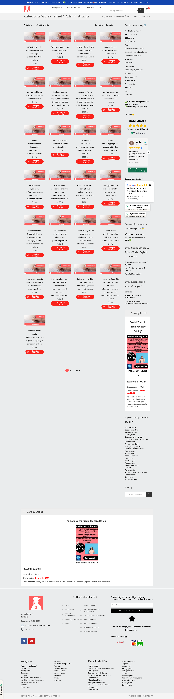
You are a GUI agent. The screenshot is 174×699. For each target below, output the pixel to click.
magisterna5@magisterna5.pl (37, 625)
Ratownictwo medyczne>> (136, 472)
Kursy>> (128, 91)
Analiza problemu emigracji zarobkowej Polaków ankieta (34, 95)
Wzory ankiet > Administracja (138, 16)
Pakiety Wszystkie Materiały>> (133, 296)
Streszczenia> (130, 80)
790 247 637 (30, 629)
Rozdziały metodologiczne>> (137, 52)
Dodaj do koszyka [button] (35, 68)
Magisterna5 (107, 16)
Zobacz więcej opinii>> (134, 179)
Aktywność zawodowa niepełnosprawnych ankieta (60, 50)
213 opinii (144, 129)
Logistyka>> (129, 458)
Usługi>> (128, 94)
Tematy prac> (131, 34)
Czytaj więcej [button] (134, 162)
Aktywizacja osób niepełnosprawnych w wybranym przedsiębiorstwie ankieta (35, 53)
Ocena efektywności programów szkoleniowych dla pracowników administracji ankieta (85, 237)
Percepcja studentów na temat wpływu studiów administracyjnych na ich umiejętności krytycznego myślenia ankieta (110, 289)
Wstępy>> (129, 73)
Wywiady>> (129, 63)
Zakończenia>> (131, 77)
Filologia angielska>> (134, 446)
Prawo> (128, 467)
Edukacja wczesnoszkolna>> (136, 439)
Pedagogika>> (130, 463)
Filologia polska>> (132, 444)
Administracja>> (131, 427)
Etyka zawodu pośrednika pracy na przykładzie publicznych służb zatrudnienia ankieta (59, 192)
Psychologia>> (131, 470)
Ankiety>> (129, 59)
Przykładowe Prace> (133, 31)
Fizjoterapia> (130, 451)
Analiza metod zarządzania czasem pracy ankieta (110, 50)
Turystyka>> (130, 477)
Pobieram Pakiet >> (87, 562)
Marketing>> (130, 460)
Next (78, 370)
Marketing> (126, 666)
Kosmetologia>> (131, 456)
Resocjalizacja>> (131, 475)
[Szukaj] (141, 10)
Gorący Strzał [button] (139, 313)
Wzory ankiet (119, 16)
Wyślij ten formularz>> (134, 234)
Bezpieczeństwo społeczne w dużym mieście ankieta (60, 143)
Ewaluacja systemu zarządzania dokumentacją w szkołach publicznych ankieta (85, 192)
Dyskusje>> (129, 66)
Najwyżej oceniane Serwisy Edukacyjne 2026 (137, 191)
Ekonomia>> (130, 442)
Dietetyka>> (130, 434)
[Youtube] (31, 641)
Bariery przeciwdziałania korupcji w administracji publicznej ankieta (34, 147)
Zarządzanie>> (131, 479)
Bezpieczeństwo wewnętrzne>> (131, 431)
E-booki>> (129, 87)
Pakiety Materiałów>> (133, 274)
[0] (147, 8)
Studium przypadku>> (134, 70)
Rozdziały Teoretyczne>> (135, 48)
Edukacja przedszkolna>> (135, 437)
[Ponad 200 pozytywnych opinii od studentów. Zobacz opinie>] (132, 618)
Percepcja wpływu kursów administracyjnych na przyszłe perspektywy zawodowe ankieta (35, 337)
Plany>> (128, 45)
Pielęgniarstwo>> (132, 465)
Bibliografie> (130, 38)
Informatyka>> (131, 453)
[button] (148, 152)
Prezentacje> (130, 84)
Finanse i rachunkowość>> (136, 449)
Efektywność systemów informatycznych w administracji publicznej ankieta (35, 192)
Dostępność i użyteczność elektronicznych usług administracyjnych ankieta (85, 147)
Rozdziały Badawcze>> (134, 56)
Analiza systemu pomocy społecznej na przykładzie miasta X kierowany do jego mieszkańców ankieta (60, 98)
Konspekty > (130, 41)
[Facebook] (24, 641)
